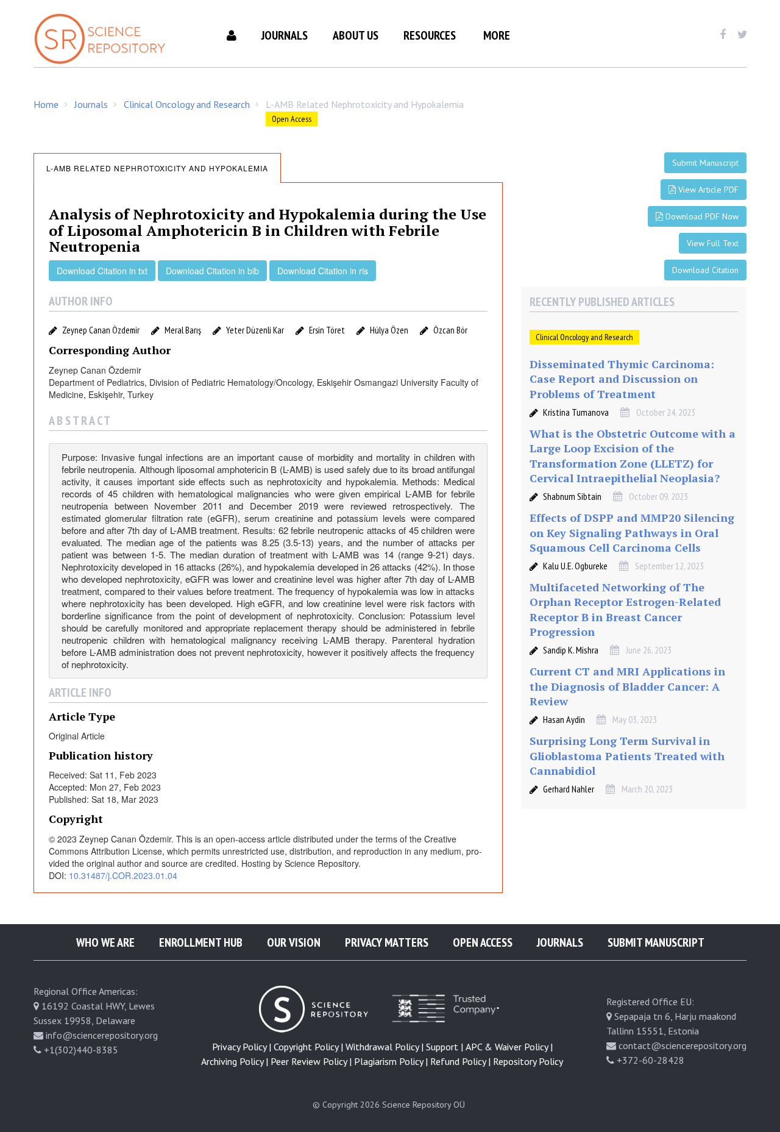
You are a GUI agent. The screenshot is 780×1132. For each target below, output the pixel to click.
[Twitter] (742, 35)
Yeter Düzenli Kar (255, 330)
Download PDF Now (701, 216)
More (496, 35)
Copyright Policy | (308, 1047)
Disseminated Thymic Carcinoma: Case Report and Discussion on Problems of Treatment (622, 379)
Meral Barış (183, 330)
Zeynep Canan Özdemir (101, 330)
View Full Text (713, 243)
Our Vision (294, 942)
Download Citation (705, 270)
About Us (355, 35)
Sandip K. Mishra (570, 650)
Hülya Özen (389, 330)
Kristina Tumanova (576, 412)
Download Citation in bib (212, 271)
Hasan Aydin (564, 719)
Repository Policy (528, 1061)
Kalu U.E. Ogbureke (575, 566)
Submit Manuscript (705, 162)
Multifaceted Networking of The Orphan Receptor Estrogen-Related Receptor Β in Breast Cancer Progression (625, 609)
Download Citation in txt (102, 271)
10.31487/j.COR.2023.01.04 (123, 875)
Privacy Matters (386, 942)
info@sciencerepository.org (102, 1035)
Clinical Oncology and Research (187, 104)
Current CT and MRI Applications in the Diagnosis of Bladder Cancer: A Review (627, 686)
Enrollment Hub (201, 942)
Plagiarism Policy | (391, 1061)
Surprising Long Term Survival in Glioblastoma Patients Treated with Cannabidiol (627, 755)
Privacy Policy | (241, 1047)
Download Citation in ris (322, 271)
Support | (444, 1047)
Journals (284, 35)
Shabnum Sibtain (572, 496)
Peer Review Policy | (311, 1061)
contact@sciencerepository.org (682, 1045)
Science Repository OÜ (423, 1104)
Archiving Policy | (234, 1061)
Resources (429, 35)
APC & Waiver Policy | (509, 1047)
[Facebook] (722, 35)
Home (46, 104)
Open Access (482, 942)
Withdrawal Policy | (385, 1047)
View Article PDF (707, 189)
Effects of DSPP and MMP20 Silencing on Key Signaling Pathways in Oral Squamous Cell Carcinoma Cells (632, 532)
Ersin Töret (327, 330)
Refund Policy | (460, 1061)
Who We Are (105, 942)
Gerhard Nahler (568, 789)
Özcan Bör (450, 330)
